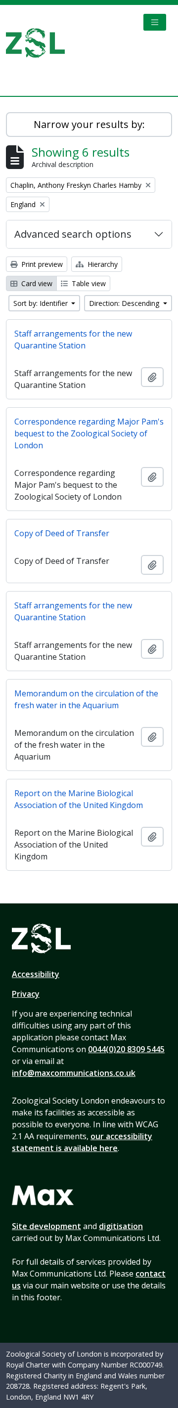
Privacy (26, 993)
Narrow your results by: (89, 124)
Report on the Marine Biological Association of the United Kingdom (78, 799)
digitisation (121, 1226)
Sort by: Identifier (41, 303)
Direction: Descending (125, 303)
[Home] (39, 43)
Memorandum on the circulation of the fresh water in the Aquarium (86, 699)
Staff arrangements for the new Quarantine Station (73, 339)
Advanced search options (73, 234)
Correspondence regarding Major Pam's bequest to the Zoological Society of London (89, 433)
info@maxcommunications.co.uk (73, 1072)
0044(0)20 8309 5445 (126, 1049)
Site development (46, 1226)
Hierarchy (102, 264)
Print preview (41, 264)
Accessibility (35, 974)
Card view (35, 283)
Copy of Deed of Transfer (61, 533)
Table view (88, 283)
